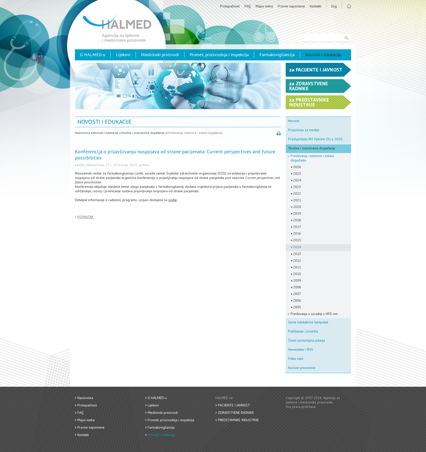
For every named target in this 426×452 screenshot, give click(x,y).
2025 (297, 173)
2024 (297, 180)
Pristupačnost (230, 6)
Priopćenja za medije (303, 130)
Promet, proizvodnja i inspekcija (219, 54)
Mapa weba (264, 6)
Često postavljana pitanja (306, 340)
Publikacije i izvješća (303, 331)
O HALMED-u (92, 54)
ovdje (172, 200)
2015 (297, 240)
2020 (297, 207)
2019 (297, 213)
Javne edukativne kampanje (308, 322)
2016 (297, 233)
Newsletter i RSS (300, 349)
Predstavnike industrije (238, 420)
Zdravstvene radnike (236, 412)
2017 (297, 227)
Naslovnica (82, 133)
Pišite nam (295, 358)
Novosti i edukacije (323, 54)
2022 (297, 193)
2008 (297, 287)
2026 (297, 167)
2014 (297, 247)
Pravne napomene (291, 6)
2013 (297, 254)
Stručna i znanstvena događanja (142, 133)
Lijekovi (123, 54)
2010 (297, 274)
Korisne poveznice (301, 367)
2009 (297, 280)
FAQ (248, 6)
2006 (297, 300)
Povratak (85, 217)
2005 (297, 307)
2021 (297, 200)
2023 (297, 187)
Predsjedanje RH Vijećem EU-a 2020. (315, 139)
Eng (334, 6)
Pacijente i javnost (234, 405)
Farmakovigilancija (277, 54)
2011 (297, 267)
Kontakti (315, 6)
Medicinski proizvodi (160, 54)
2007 (297, 294)
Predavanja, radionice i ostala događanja (194, 133)
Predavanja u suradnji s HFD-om (314, 314)
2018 (297, 220)
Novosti (293, 121)
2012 (297, 260)
